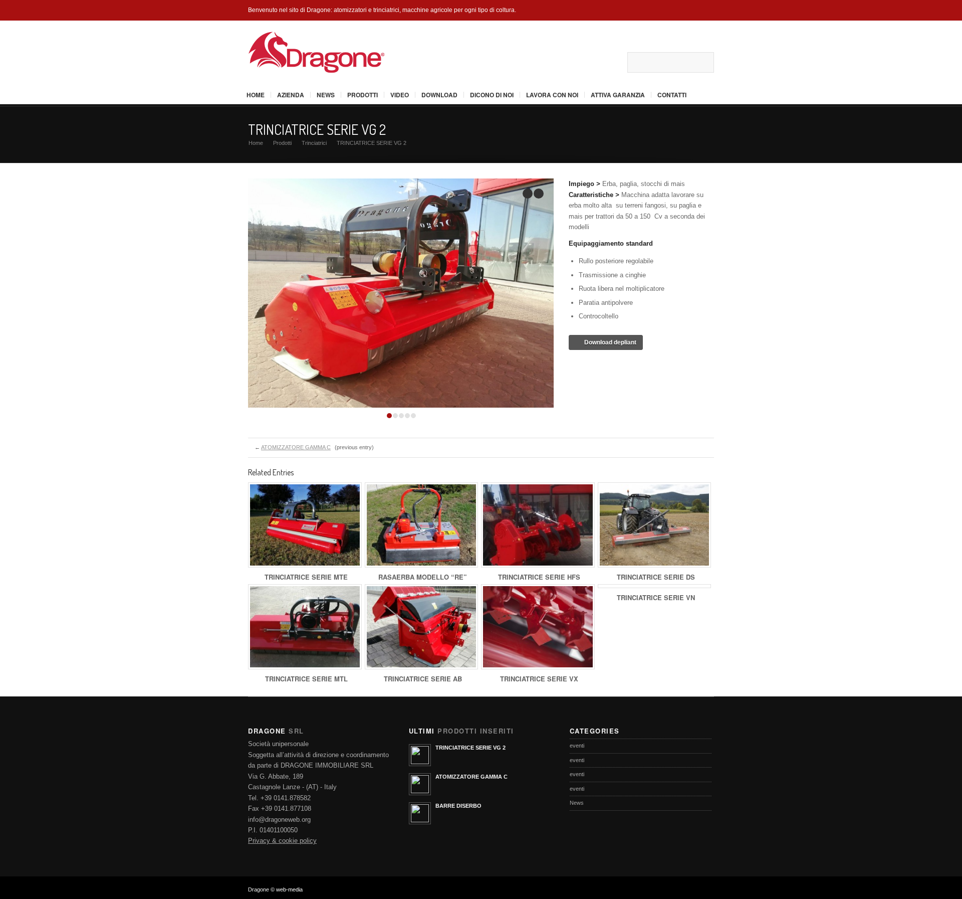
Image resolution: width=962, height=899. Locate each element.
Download (439, 95)
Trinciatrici (314, 143)
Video (399, 95)
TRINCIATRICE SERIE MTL (306, 678)
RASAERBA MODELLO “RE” (422, 577)
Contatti (671, 95)
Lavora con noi (552, 95)
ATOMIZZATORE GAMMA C (296, 447)
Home (256, 95)
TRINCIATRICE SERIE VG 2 (317, 129)
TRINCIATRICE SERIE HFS (539, 577)
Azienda (290, 95)
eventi (577, 746)
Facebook (568, 62)
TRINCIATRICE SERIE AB (423, 678)
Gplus (584, 62)
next (539, 194)
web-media (289, 889)
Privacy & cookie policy (282, 840)
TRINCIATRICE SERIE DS (656, 577)
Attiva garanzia (618, 95)
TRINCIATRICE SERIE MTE (306, 577)
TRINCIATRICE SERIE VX (539, 678)
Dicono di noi (492, 95)
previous (528, 194)
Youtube (599, 62)
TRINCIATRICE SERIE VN (656, 597)
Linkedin (615, 62)
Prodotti (362, 95)
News (326, 95)
